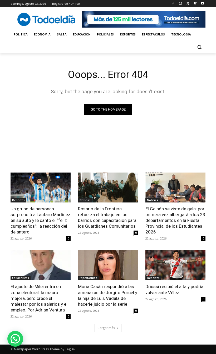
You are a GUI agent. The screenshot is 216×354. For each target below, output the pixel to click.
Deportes (18, 200)
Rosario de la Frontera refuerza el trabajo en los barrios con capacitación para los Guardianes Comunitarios (107, 217)
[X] (188, 4)
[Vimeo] (195, 4)
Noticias (85, 200)
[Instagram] (181, 4)
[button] (199, 47)
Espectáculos (88, 278)
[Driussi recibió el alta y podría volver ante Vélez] (175, 265)
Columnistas (20, 278)
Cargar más (106, 328)
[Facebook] (173, 4)
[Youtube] (202, 4)
